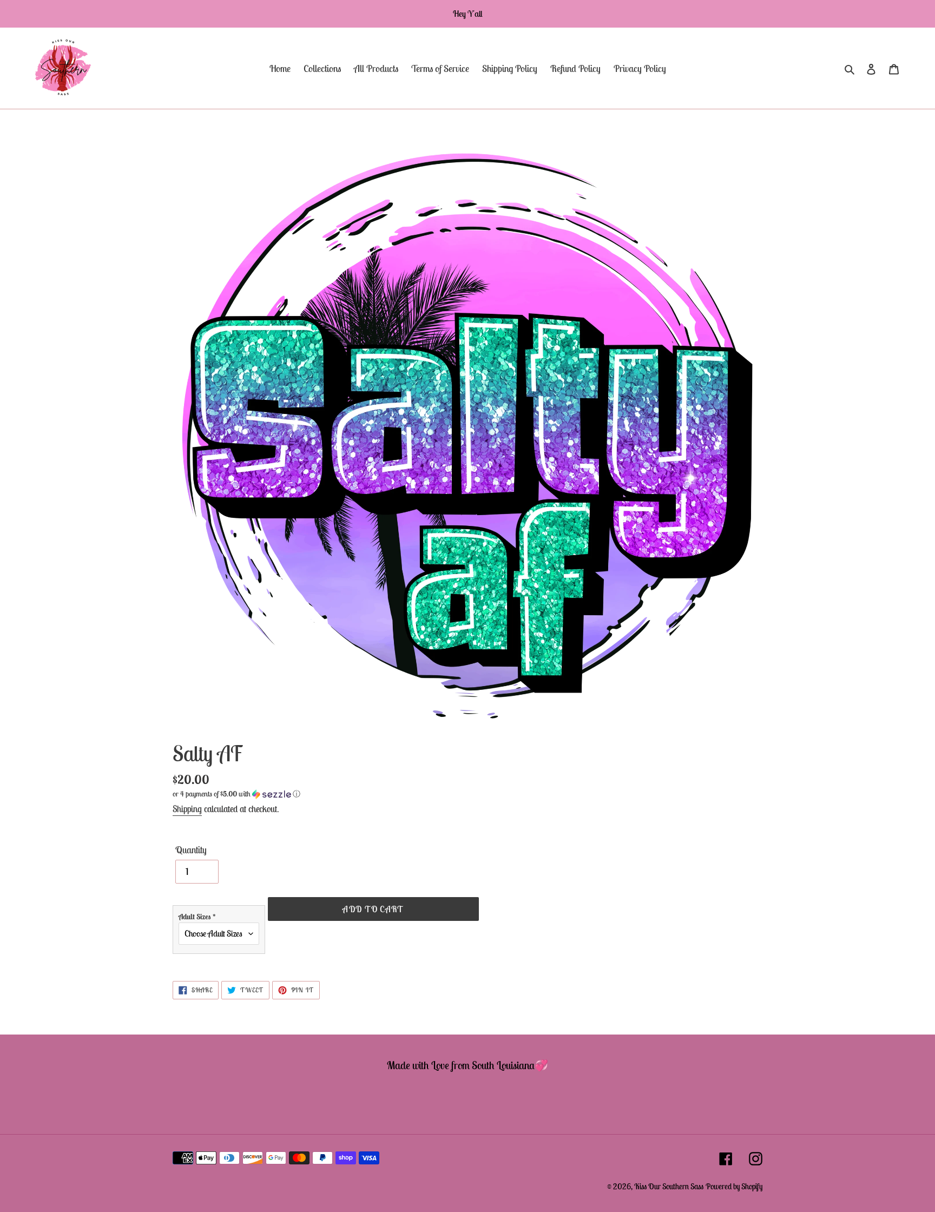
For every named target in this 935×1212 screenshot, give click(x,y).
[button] (236, 794)
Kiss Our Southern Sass (668, 1186)
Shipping (187, 809)
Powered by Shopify (734, 1186)
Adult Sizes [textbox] (197, 916)
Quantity (191, 850)
